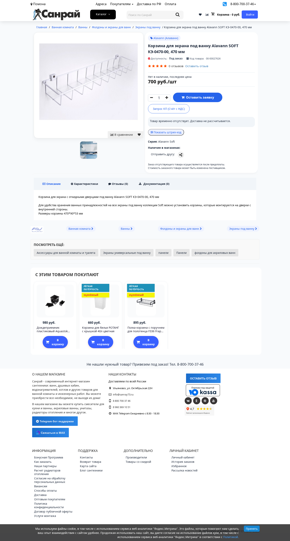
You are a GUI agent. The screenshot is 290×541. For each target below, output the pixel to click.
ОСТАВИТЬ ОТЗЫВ (203, 378)
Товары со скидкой (138, 462)
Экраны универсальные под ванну (127, 253)
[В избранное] (139, 134)
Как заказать (42, 462)
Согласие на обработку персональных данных (49, 480)
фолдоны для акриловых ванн (215, 253)
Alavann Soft (166, 141)
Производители (136, 457)
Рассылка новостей (184, 470)
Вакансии (40, 486)
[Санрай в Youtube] (213, 400)
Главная (41, 27)
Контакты (86, 457)
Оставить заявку (199, 97)
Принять (252, 529)
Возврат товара (90, 462)
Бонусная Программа (48, 457)
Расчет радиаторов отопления (47, 472)
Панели (181, 253)
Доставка (40, 495)
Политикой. (231, 537)
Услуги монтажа (45, 516)
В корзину (58, 342)
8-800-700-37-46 (242, 4)
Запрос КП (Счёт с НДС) (169, 109)
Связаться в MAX (52, 432)
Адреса (101, 4)
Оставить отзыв (196, 66)
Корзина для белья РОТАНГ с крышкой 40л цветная (100, 329)
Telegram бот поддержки (56, 421)
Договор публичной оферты (53, 511)
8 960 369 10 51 (121, 407)
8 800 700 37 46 (121, 401)
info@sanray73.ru (123, 394)
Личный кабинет (183, 457)
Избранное (179, 466)
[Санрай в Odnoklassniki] (196, 400)
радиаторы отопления (47, 412)
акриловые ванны (66, 408)
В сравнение (123, 134)
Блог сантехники (91, 470)
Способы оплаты (45, 490)
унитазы (85, 408)
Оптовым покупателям (49, 499)
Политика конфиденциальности (49, 505)
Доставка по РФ (149, 4)
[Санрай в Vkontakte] (188, 400)
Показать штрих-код (167, 132)
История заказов (182, 462)
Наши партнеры (45, 466)
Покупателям (120, 4)
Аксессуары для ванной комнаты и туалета (66, 253)
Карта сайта (88, 466)
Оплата (170, 4)
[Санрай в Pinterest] (205, 400)
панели (163, 253)
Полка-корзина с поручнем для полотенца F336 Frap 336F (145, 331)
